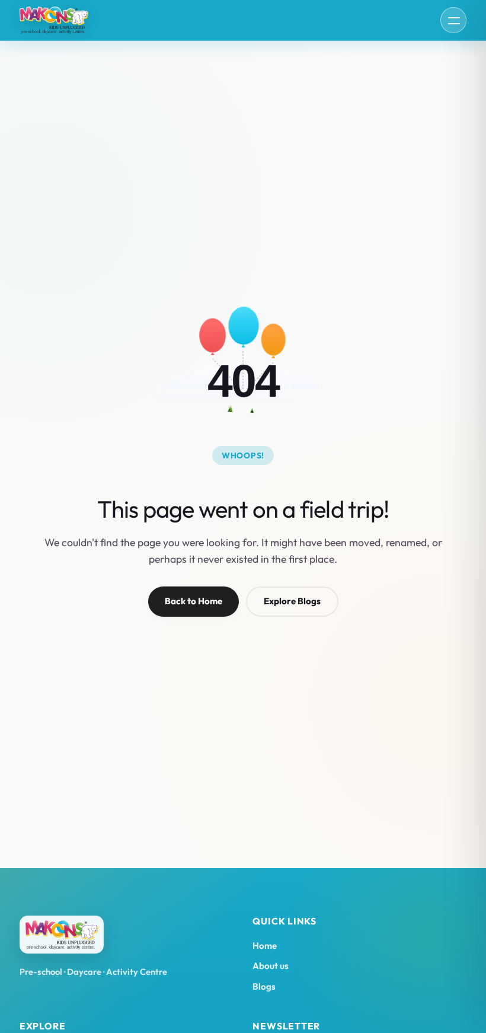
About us (270, 965)
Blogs (264, 986)
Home (264, 945)
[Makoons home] (54, 20)
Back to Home (193, 601)
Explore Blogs (292, 601)
